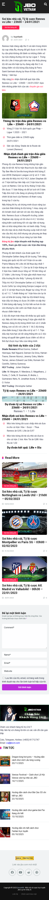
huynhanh (18, 36)
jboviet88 (20, 888)
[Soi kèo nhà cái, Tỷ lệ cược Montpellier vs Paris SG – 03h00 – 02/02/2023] (24, 522)
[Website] (36, 872)
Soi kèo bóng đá (11, 27)
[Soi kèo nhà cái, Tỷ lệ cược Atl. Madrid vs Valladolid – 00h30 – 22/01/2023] (24, 569)
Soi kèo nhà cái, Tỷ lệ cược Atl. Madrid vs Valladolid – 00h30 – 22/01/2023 (22, 589)
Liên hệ (15, 894)
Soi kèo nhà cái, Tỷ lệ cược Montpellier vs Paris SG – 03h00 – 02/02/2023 (24, 542)
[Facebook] (12, 872)
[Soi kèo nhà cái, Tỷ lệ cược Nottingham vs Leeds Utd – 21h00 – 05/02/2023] (24, 475)
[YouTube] (20, 872)
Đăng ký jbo (8, 241)
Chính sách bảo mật (29, 894)
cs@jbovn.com (13, 743)
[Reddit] (28, 872)
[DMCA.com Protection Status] (24, 859)
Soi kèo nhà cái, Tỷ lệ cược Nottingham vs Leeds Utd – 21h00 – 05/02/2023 (24, 495)
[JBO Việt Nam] (25, 7)
